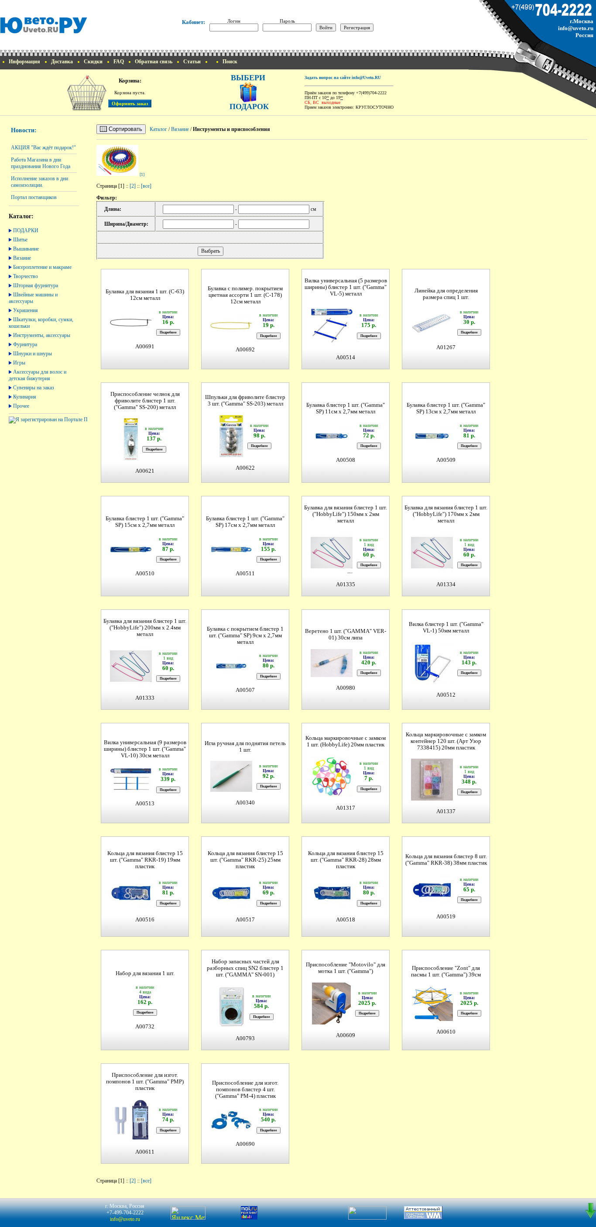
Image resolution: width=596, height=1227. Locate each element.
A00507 (245, 690)
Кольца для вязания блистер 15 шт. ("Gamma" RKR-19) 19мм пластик (145, 860)
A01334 (446, 584)
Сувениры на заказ (33, 388)
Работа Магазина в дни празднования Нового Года (40, 163)
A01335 (345, 584)
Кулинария (24, 397)
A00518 (345, 920)
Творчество (25, 276)
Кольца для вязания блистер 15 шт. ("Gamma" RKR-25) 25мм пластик (245, 860)
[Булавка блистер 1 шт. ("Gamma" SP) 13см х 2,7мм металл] (432, 445)
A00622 (245, 468)
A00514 (345, 357)
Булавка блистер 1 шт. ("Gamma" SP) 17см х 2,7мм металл (245, 522)
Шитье (20, 240)
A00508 (345, 460)
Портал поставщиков (34, 197)
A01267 (446, 347)
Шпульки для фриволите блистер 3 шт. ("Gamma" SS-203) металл (245, 400)
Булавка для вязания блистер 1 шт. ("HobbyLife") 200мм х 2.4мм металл (144, 627)
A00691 (144, 347)
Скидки (93, 61)
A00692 (245, 350)
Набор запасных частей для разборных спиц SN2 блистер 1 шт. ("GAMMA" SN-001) (245, 968)
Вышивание (26, 249)
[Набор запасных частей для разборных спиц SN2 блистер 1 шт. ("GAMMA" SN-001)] (231, 1026)
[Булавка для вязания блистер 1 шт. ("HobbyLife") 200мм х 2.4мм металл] (131, 686)
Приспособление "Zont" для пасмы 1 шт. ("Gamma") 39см (446, 971)
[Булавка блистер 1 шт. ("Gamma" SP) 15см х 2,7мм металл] (131, 559)
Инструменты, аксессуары (41, 335)
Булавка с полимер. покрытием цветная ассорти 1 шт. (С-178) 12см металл (245, 295)
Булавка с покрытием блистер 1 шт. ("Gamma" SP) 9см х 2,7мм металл (245, 635)
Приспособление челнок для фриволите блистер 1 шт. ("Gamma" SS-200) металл (145, 400)
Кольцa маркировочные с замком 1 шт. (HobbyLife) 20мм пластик (345, 741)
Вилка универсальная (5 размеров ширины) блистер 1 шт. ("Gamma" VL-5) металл (346, 287)
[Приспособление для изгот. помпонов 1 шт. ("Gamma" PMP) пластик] (131, 1140)
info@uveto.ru (575, 28)
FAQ (118, 61)
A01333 (144, 698)
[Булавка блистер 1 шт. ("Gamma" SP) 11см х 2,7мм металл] (332, 445)
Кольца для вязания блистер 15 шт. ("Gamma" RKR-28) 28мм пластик (346, 860)
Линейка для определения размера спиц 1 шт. (446, 294)
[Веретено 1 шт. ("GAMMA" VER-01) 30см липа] (332, 676)
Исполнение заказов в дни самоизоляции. (39, 181)
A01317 (345, 808)
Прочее (21, 406)
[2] (133, 186)
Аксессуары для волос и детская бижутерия (37, 375)
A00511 (245, 574)
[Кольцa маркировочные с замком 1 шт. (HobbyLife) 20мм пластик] (332, 796)
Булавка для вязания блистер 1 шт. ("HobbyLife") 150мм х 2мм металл (345, 514)
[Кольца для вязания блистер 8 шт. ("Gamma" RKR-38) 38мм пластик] (432, 905)
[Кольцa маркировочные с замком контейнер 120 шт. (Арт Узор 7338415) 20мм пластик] (432, 799)
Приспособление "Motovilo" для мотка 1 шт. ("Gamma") (345, 968)
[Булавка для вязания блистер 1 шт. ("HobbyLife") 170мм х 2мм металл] (432, 572)
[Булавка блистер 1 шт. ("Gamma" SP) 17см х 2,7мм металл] (231, 559)
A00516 (144, 920)
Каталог (158, 129)
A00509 (446, 460)
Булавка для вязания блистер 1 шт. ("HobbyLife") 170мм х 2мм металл (445, 514)
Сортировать (124, 129)
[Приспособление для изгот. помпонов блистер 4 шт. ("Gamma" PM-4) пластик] (231, 1130)
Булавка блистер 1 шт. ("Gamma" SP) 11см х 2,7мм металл (345, 408)
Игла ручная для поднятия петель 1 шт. (245, 746)
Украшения (25, 310)
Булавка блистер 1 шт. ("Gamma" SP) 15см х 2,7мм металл (145, 522)
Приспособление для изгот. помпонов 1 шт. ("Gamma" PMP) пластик (145, 1081)
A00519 (446, 917)
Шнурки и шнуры (32, 354)
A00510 (144, 574)
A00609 (345, 1035)
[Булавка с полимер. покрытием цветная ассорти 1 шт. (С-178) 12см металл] (231, 335)
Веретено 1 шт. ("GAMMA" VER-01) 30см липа (345, 634)
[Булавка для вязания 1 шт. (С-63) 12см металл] (131, 332)
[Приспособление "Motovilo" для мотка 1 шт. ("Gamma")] (331, 1023)
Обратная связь (153, 61)
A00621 (144, 471)
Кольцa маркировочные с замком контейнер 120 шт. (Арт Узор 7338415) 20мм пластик (446, 741)
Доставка (62, 61)
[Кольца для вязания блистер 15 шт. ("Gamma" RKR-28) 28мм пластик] (332, 908)
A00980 (345, 688)
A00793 (245, 1038)
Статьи (192, 61)
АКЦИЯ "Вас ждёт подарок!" (43, 147)
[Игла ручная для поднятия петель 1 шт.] (231, 791)
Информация (24, 61)
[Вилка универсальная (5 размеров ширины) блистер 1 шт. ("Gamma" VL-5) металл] (332, 345)
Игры (19, 363)
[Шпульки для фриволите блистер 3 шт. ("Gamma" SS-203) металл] (231, 456)
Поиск (230, 61)
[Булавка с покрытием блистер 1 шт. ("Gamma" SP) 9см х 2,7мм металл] (231, 675)
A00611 (144, 1152)
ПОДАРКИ (25, 230)
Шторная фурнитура (35, 285)
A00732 (144, 1027)
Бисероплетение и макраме (42, 267)
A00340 (245, 803)
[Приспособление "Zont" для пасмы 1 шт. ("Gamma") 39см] (432, 1020)
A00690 (245, 1144)
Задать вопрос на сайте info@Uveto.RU (343, 77)
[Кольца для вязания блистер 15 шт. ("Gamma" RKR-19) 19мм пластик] (131, 908)
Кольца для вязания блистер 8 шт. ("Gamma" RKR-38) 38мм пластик (446, 859)
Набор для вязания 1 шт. (145, 973)
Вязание (22, 258)
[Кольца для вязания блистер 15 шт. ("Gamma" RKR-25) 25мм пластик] (231, 908)
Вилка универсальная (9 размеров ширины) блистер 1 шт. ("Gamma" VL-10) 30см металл (145, 749)
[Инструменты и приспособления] (117, 174)
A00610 (446, 1032)
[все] (146, 186)
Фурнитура (25, 344)
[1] (142, 174)
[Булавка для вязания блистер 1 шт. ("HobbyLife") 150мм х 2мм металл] (332, 572)
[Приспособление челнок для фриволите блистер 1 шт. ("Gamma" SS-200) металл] (131, 459)
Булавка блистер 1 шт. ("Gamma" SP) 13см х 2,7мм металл (446, 408)
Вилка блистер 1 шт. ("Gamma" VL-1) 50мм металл (446, 627)
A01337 (446, 811)
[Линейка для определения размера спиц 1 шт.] (432, 335)
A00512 (446, 695)
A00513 (144, 804)
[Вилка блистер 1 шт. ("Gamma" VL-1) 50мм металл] (432, 683)
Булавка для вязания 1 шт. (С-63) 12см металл (145, 295)
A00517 (245, 920)
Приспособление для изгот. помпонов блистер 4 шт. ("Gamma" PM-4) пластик (245, 1089)
